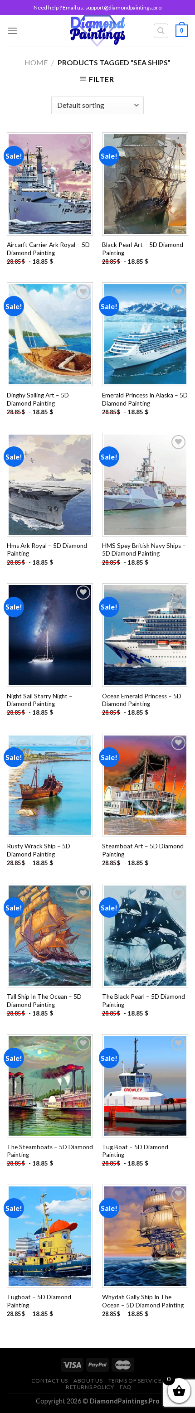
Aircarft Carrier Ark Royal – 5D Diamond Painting (48, 248)
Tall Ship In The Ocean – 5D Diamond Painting (44, 1000)
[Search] (161, 31)
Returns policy (90, 1387)
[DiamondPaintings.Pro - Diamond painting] (97, 31)
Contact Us (49, 1380)
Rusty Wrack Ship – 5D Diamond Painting (38, 850)
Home (36, 62)
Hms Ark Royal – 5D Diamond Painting (47, 549)
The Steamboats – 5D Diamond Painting (50, 1151)
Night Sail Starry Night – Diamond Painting (40, 700)
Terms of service (135, 1380)
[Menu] (12, 30)
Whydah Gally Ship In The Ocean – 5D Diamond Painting (143, 1301)
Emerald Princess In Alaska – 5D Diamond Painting (145, 399)
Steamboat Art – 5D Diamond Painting (143, 850)
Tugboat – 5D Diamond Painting (39, 1301)
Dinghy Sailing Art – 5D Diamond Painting (38, 399)
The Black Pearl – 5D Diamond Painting (143, 1000)
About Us (87, 1380)
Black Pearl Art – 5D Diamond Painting (142, 248)
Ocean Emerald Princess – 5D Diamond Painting (141, 700)
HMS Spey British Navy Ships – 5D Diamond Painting (144, 549)
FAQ (126, 1387)
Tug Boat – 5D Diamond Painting (135, 1151)
